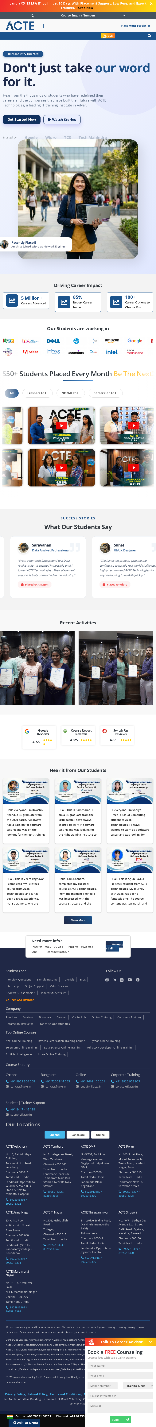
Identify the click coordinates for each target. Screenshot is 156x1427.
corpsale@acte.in (127, 1086)
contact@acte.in (58, 952)
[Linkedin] (114, 980)
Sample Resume (47, 979)
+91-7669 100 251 (92, 1081)
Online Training (102, 1017)
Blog (83, 979)
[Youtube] (130, 980)
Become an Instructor (19, 1024)
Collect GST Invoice (20, 1000)
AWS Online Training (19, 1041)
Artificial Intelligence (19, 1054)
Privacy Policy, (15, 1394)
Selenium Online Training (22, 1047)
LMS (110, 36)
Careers (62, 1017)
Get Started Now (21, 119)
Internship (12, 986)
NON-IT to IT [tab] (70, 393)
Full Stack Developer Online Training (110, 1047)
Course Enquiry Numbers (78, 15)
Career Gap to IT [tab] (106, 393)
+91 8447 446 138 (22, 1109)
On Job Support (34, 986)
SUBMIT (117, 1420)
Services (28, 1017)
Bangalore (78, 1135)
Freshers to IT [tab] (37, 393)
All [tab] (12, 393)
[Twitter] (122, 980)
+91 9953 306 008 (22, 1081)
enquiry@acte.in (91, 1086)
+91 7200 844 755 (57, 1081)
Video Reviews (59, 986)
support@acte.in (21, 1114)
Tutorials (68, 979)
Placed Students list (53, 993)
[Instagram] (107, 980)
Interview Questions (18, 979)
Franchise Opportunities (54, 1024)
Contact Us (79, 1017)
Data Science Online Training (62, 1047)
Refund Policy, (38, 1394)
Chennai (54, 1135)
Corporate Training (129, 1017)
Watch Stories (63, 119)
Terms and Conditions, (66, 1394)
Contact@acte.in (20, 1086)
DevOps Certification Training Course (61, 1041)
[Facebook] (138, 980)
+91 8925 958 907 (128, 1081)
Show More (78, 920)
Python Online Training (105, 1041)
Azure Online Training (51, 1054)
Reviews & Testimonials (21, 993)
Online (100, 1135)
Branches (45, 1017)
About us (11, 1017)
